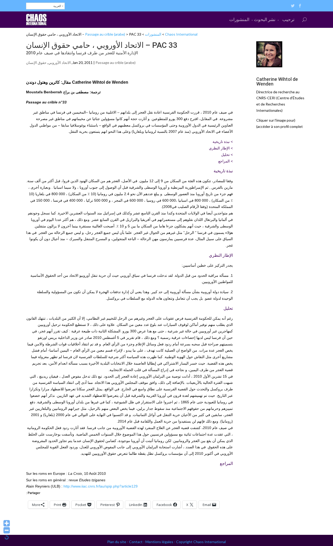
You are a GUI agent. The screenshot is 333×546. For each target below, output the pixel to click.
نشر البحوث (265, 19)
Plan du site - (118, 542)
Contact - (137, 542)
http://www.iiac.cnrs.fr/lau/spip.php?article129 (100, 486)
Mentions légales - (160, 542)
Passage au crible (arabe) (105, 34)
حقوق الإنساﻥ (36, 62)
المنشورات (239, 19)
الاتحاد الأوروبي (59, 62)
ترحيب (288, 19)
